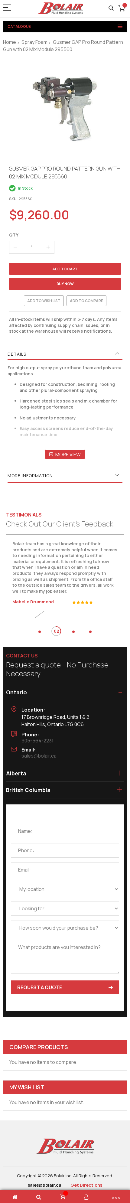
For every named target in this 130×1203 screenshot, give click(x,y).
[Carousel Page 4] (90, 632)
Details (17, 354)
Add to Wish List (43, 300)
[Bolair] (60, 8)
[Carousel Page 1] (39, 632)
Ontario (16, 692)
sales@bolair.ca (39, 755)
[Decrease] (15, 247)
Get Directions (86, 1185)
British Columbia (28, 790)
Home (9, 42)
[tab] (65, 354)
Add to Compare (86, 300)
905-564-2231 (37, 740)
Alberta (16, 773)
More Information (30, 475)
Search (111, 8)
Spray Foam (34, 42)
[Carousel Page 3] (73, 632)
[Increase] (48, 247)
